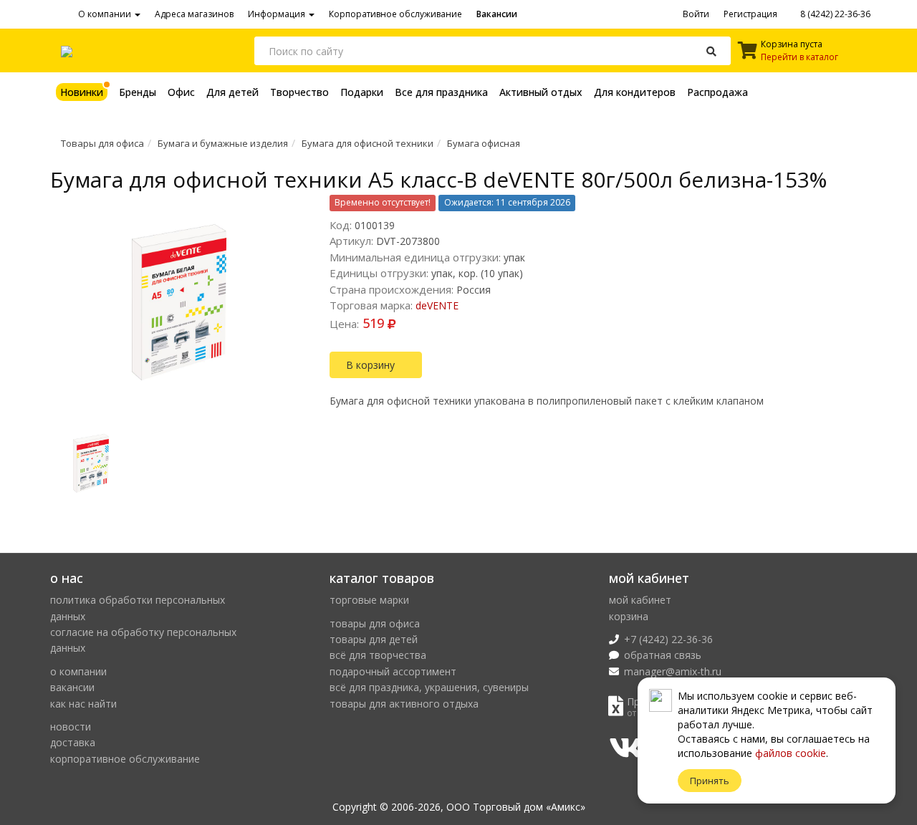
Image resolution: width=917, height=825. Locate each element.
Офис (181, 92)
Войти (696, 14)
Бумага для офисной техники (367, 143)
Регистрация (750, 14)
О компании (105, 14)
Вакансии (496, 14)
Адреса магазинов (194, 14)
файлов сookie (790, 753)
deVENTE (437, 305)
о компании (78, 671)
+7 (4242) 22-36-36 (668, 639)
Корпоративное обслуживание (395, 14)
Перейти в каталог (799, 57)
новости (70, 726)
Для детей (232, 92)
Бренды (137, 92)
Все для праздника (441, 92)
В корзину (372, 365)
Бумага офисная (483, 143)
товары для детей (374, 639)
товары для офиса (375, 623)
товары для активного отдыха (404, 703)
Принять (709, 780)
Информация (277, 14)
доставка (72, 742)
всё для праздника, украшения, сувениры (429, 687)
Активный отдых (540, 92)
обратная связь (662, 655)
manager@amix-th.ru (672, 671)
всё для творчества (378, 655)
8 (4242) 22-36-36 (834, 14)
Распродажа (717, 92)
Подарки (361, 92)
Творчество (299, 92)
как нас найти (83, 703)
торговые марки (369, 600)
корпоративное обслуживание (125, 759)
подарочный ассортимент (393, 671)
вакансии (72, 687)
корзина (628, 616)
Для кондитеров (635, 92)
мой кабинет (640, 600)
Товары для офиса (102, 143)
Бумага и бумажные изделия (223, 143)
